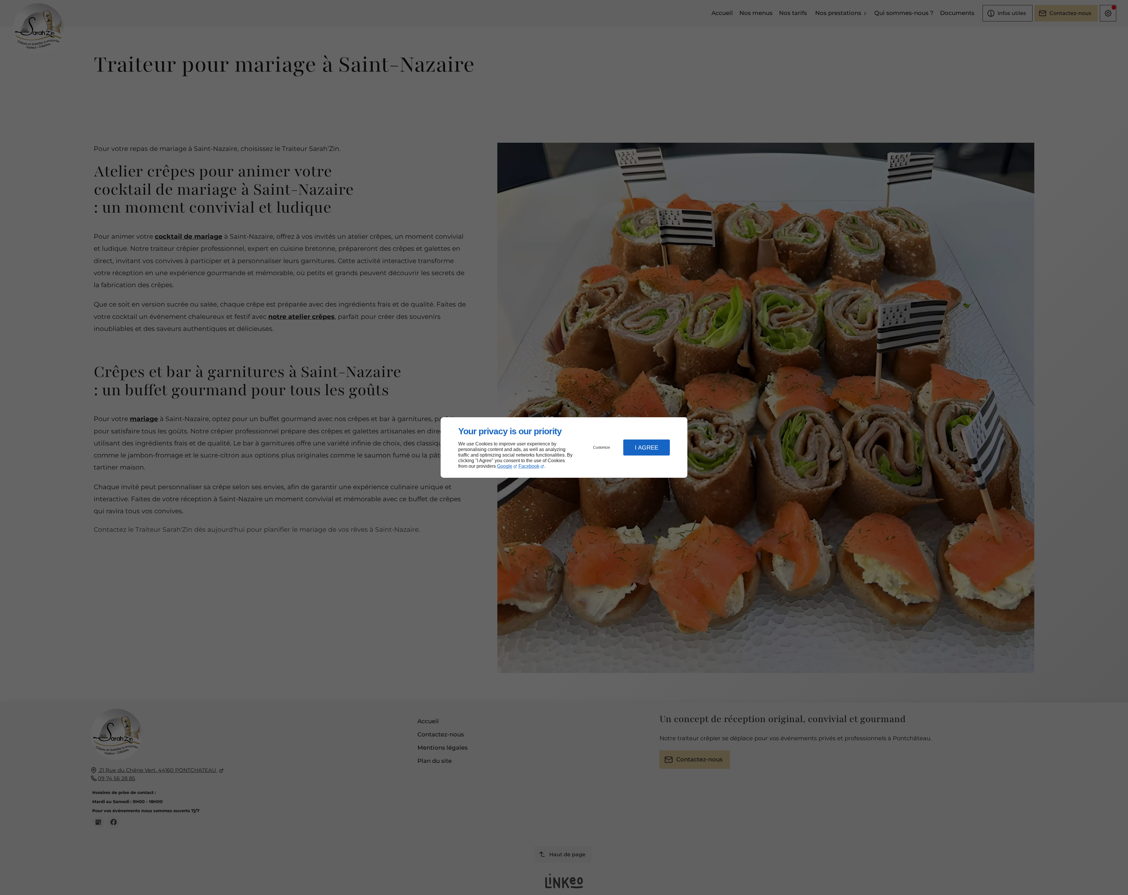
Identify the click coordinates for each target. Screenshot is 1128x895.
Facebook (528, 466)
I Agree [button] (646, 447)
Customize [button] (601, 447)
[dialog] (564, 447)
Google (504, 466)
